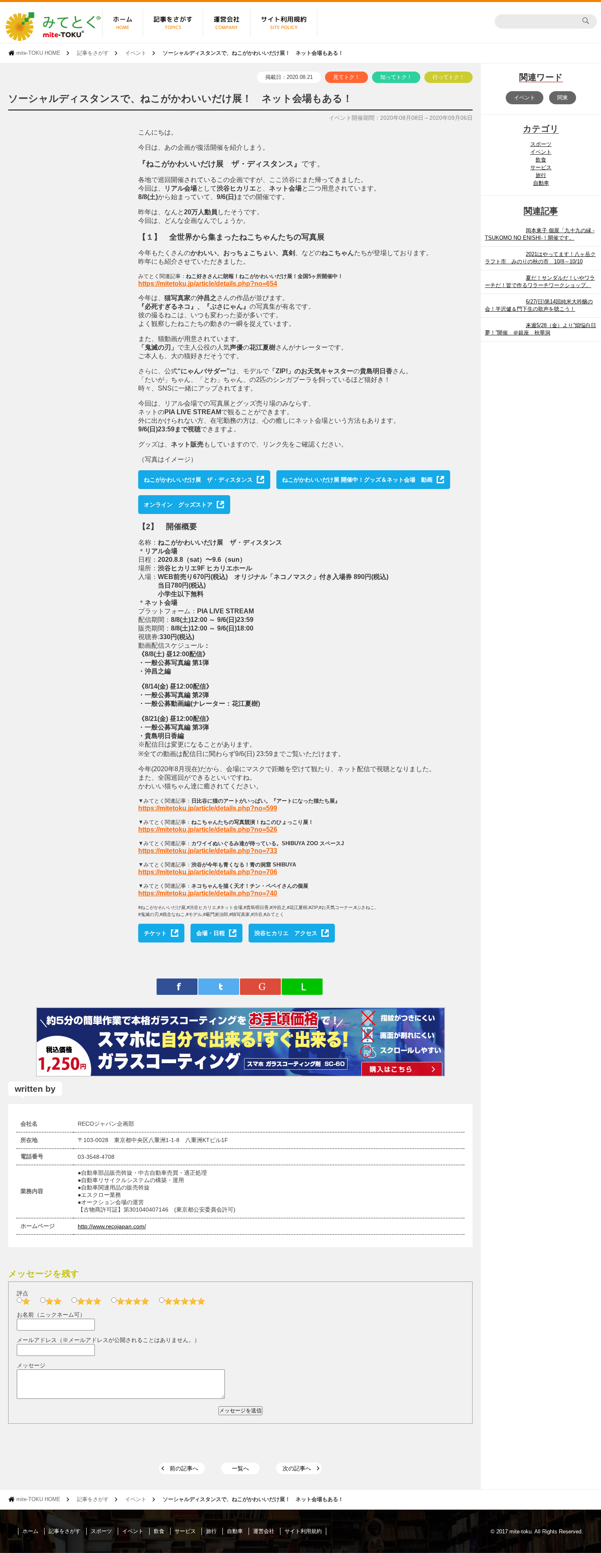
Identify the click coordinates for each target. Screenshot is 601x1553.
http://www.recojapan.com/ (112, 1226)
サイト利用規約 (303, 1531)
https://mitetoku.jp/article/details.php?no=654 (207, 283)
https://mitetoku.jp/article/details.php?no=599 (207, 808)
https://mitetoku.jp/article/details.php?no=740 (207, 893)
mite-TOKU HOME (38, 53)
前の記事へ (184, 1468)
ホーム (30, 1531)
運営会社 (263, 1531)
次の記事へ (297, 1468)
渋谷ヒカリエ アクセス (285, 933)
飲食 (541, 160)
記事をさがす (93, 53)
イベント (135, 53)
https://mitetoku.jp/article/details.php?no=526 (207, 829)
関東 (562, 97)
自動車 (541, 183)
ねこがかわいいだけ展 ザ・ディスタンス (198, 479)
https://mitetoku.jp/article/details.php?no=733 (207, 850)
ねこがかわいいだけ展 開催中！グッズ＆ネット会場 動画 (357, 479)
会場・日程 (210, 933)
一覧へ (240, 1468)
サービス (541, 167)
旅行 (541, 175)
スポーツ (541, 144)
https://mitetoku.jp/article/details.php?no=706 (207, 872)
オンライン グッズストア (178, 504)
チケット (155, 933)
